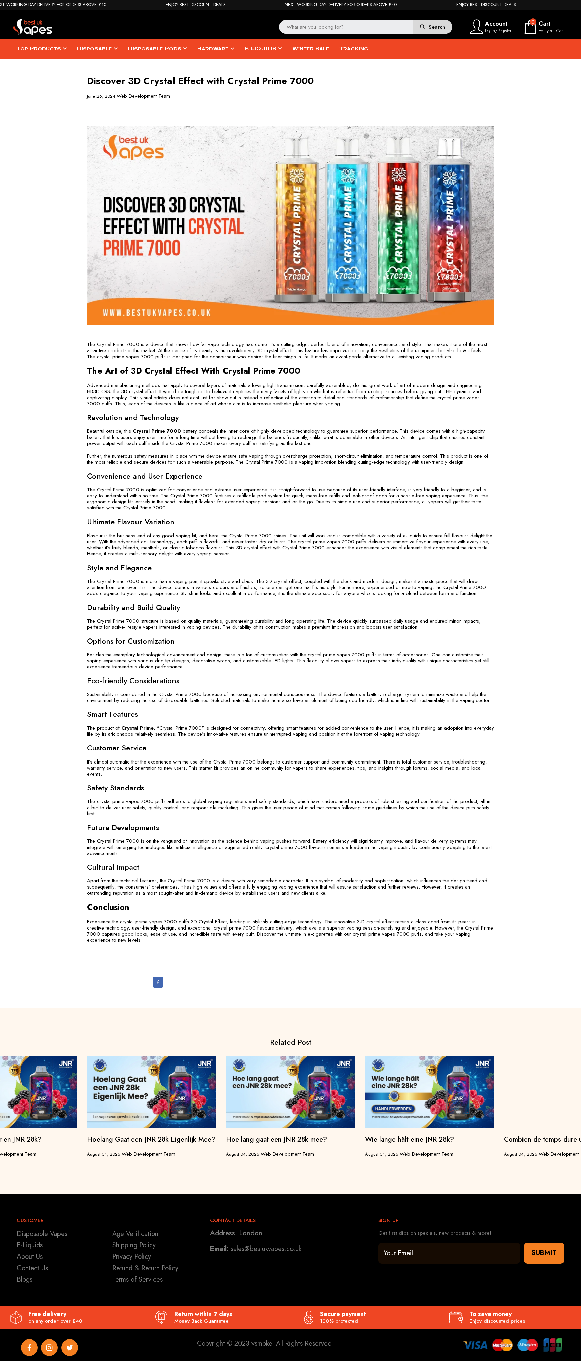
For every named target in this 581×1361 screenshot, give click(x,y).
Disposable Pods (155, 48)
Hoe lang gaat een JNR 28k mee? (276, 1139)
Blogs (24, 1279)
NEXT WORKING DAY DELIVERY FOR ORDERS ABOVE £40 (341, 5)
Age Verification (135, 1234)
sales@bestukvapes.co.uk (266, 1249)
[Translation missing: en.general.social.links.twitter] (69, 1347)
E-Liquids (30, 1245)
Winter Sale (311, 48)
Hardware (213, 48)
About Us (30, 1257)
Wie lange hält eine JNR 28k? (409, 1139)
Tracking (354, 48)
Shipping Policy (134, 1245)
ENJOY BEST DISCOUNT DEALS (196, 5)
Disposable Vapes (42, 1234)
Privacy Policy (131, 1257)
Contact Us (32, 1268)
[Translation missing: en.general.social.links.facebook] (29, 1347)
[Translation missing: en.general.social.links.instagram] (49, 1347)
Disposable (95, 48)
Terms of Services (137, 1279)
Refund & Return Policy (145, 1268)
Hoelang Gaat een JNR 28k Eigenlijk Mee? (151, 1139)
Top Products (40, 48)
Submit (544, 1253)
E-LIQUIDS (261, 48)
